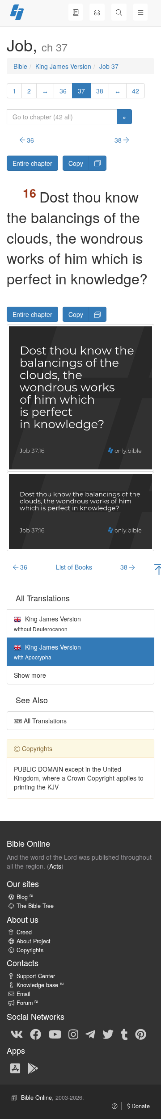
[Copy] (97, 163)
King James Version (63, 66)
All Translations (44, 720)
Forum (27, 1003)
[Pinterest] (140, 1034)
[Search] (119, 12)
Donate (140, 1106)
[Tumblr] (124, 1034)
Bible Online (36, 1098)
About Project (34, 941)
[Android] (32, 1068)
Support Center (36, 976)
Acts (55, 865)
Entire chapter (32, 163)
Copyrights (30, 950)
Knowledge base (40, 985)
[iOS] (15, 1068)
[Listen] (97, 12)
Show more (30, 675)
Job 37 (109, 66)
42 (135, 90)
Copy (75, 163)
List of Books (74, 566)
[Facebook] (35, 1034)
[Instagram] (73, 1034)
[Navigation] (140, 12)
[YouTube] (55, 1034)
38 (99, 90)
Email (23, 994)
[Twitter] (108, 1034)
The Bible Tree (35, 906)
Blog (25, 897)
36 (63, 90)
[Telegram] (90, 1034)
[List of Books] (75, 12)
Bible (20, 66)
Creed (24, 932)
